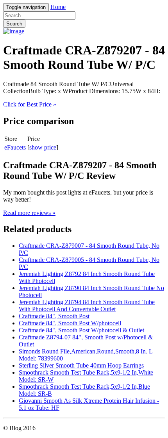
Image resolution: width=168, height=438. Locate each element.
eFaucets (15, 147)
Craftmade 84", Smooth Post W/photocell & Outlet (81, 330)
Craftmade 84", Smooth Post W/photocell (70, 323)
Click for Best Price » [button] (29, 104)
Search (14, 24)
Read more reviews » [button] (29, 212)
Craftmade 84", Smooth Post (54, 316)
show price (42, 147)
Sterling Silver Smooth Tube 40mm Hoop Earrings (81, 365)
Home (58, 7)
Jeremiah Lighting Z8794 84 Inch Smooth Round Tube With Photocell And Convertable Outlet (87, 305)
